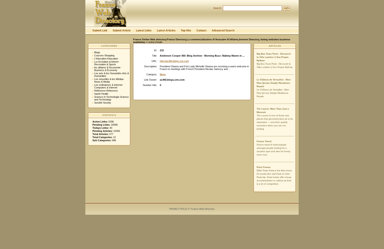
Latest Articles (166, 30)
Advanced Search (223, 30)
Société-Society (102, 102)
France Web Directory (203, 209)
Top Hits (186, 30)
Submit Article (122, 30)
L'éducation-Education (106, 58)
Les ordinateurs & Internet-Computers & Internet (108, 86)
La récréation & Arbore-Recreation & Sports (106, 63)
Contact (201, 30)
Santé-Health (101, 93)
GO (286, 8)
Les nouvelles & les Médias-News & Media (109, 80)
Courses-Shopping (104, 55)
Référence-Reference (106, 90)
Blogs (97, 52)
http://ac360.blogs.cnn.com (174, 61)
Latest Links (144, 30)
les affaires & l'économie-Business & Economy (107, 68)
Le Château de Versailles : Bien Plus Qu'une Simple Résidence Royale (274, 83)
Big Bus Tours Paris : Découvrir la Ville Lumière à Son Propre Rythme (274, 57)
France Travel (264, 141)
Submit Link (99, 30)
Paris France (264, 167)
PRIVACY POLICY (179, 209)
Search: (217, 8)
